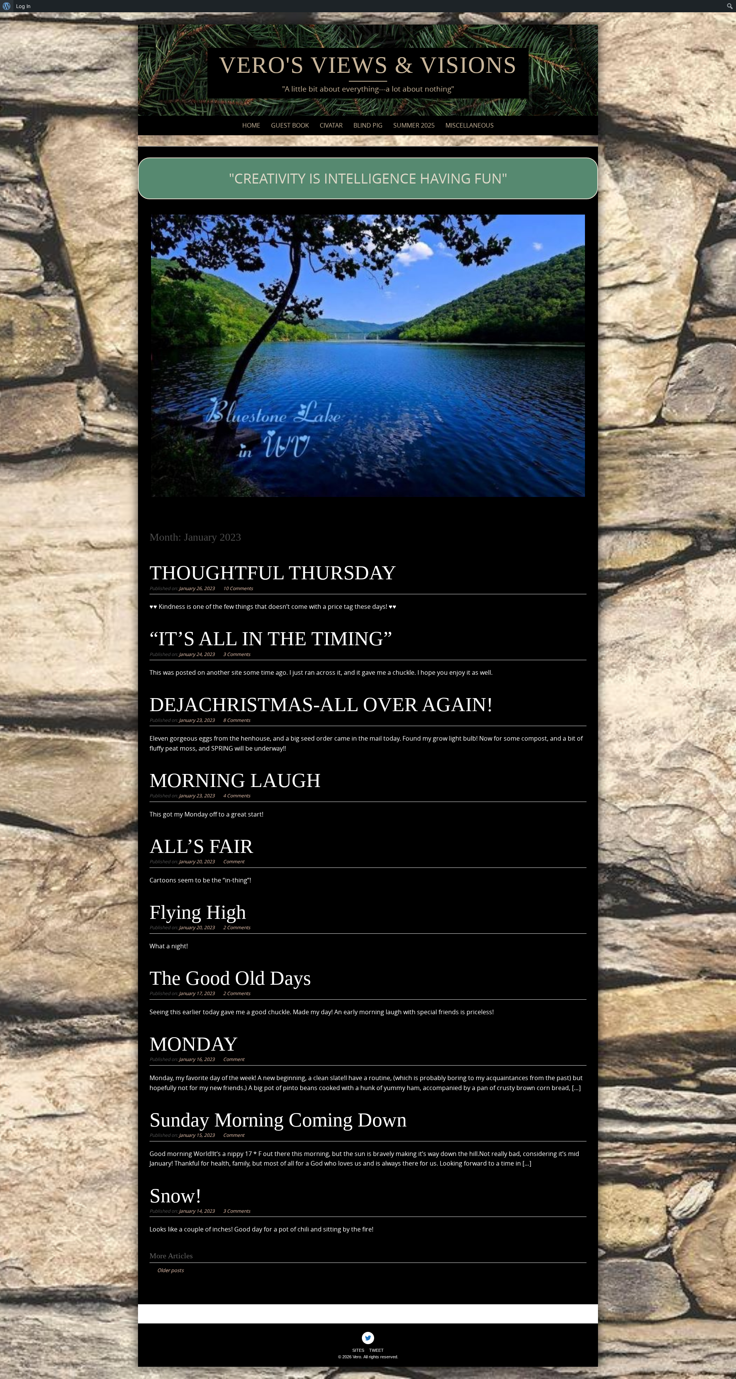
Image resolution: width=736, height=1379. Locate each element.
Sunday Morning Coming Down (278, 1120)
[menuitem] (6, 6)
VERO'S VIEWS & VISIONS (368, 65)
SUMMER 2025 (414, 125)
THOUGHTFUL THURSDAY (273, 573)
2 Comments (236, 927)
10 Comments (238, 588)
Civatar (331, 125)
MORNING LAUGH (235, 780)
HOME (251, 125)
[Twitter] (368, 1338)
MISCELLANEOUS (469, 125)
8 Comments (236, 720)
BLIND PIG (368, 125)
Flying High (198, 912)
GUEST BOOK (290, 125)
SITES (358, 1350)
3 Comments (236, 654)
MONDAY (194, 1044)
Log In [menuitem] (23, 6)
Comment (233, 861)
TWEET (376, 1350)
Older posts (170, 1270)
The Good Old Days (230, 978)
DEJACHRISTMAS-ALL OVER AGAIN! (321, 704)
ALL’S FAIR (201, 846)
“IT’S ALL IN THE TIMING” (271, 638)
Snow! (176, 1196)
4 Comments (236, 795)
